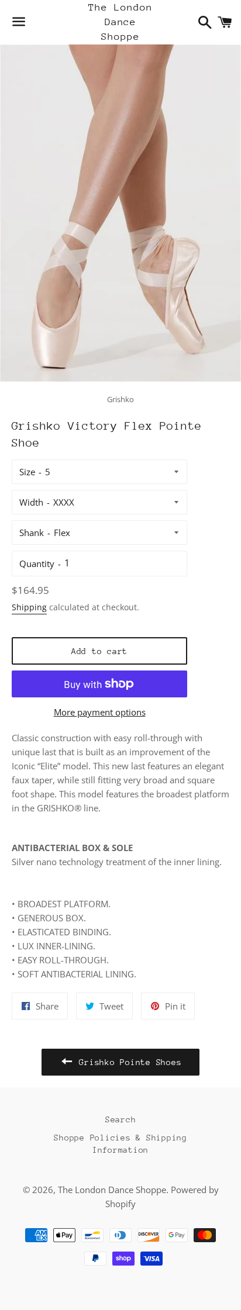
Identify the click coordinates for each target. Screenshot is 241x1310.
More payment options (100, 712)
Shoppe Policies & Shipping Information (120, 1144)
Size (27, 472)
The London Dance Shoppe (120, 22)
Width (31, 502)
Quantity (36, 563)
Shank (31, 532)
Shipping (29, 607)
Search (120, 1119)
